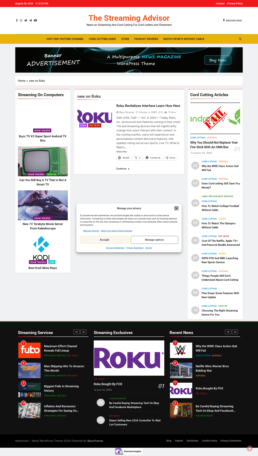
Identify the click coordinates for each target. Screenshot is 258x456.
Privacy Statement (135, 247)
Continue (121, 168)
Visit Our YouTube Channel (65, 39)
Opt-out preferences (115, 247)
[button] (176, 208)
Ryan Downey (126, 112)
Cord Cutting (198, 137)
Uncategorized (117, 398)
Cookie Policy (209, 440)
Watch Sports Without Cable (183, 39)
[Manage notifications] (250, 448)
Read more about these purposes (116, 230)
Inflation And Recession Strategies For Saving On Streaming (60, 391)
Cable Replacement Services (217, 196)
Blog (168, 440)
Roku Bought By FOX (108, 384)
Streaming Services (55, 355)
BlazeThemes (95, 440)
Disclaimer (193, 440)
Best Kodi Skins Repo (42, 267)
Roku (83, 125)
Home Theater (42, 130)
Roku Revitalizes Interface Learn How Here (148, 106)
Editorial (212, 137)
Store (125, 39)
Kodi (51, 262)
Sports (222, 218)
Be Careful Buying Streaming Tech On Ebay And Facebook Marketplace (214, 391)
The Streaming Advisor (129, 18)
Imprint (148, 247)
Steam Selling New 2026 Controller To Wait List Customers (212, 411)
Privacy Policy (235, 3)
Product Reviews (146, 39)
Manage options (154, 239)
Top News (94, 125)
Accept (104, 239)
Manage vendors (91, 230)
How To (51, 174)
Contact (220, 3)
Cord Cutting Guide (102, 39)
